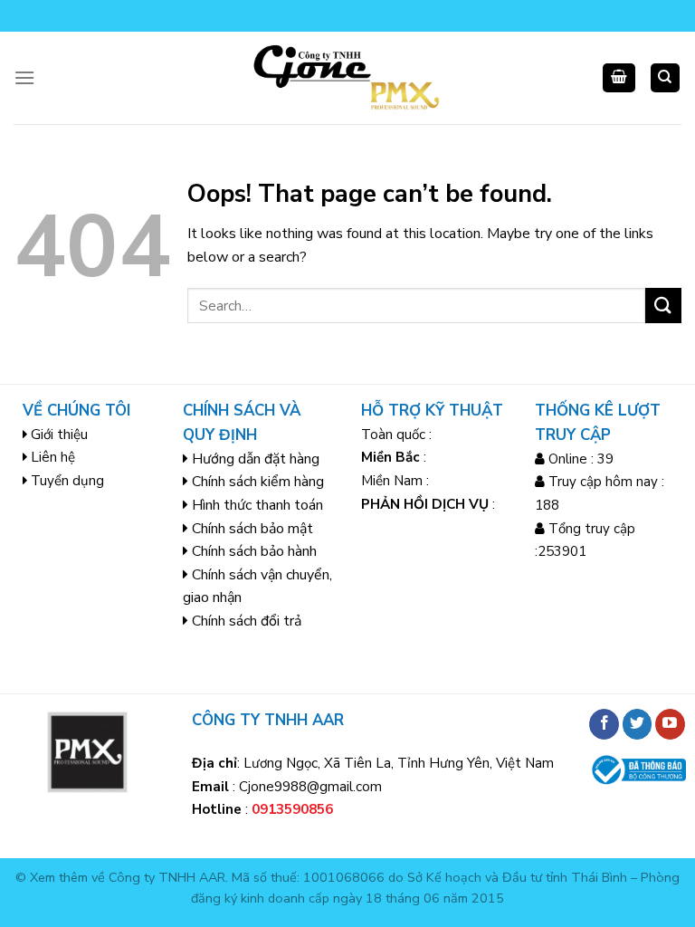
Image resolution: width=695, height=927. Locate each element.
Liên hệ (53, 457)
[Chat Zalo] (38, 793)
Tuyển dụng (67, 481)
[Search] (666, 78)
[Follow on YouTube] (670, 724)
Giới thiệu (59, 434)
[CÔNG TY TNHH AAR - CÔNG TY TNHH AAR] (348, 78)
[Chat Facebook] (38, 838)
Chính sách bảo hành (254, 551)
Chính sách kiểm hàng (258, 482)
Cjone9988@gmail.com (310, 787)
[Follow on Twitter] (637, 724)
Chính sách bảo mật (252, 529)
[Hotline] (38, 748)
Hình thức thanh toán (257, 505)
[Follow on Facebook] (604, 724)
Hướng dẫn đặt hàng (255, 459)
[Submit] (663, 305)
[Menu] (24, 77)
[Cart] (619, 78)
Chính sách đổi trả (246, 621)
